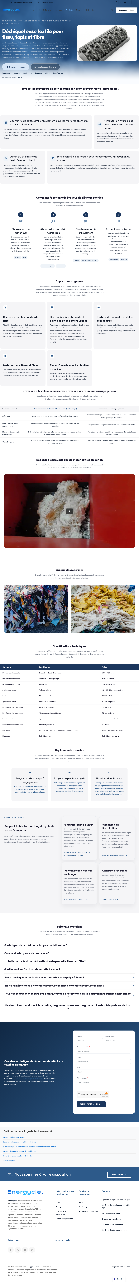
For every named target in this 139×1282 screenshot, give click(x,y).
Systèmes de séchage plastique (114, 1230)
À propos (59, 1207)
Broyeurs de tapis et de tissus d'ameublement (19, 1151)
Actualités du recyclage (88, 1211)
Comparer (38, 73)
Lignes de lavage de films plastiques (116, 1199)
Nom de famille (109, 1036)
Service (79, 10)
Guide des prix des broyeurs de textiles (28, 1079)
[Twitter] (120, 2)
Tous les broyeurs (9, 1160)
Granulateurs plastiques (111, 1219)
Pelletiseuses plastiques (111, 1213)
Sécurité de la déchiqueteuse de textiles (17, 1156)
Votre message (82, 1078)
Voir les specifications (47, 67)
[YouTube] (125, 2)
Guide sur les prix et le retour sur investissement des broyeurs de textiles (29, 1146)
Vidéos (47, 73)
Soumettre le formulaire (91, 1104)
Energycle (13, 1200)
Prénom (79, 1036)
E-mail (79, 1057)
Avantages (6, 73)
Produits (69, 10)
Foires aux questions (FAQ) (12, 78)
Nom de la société (83, 1047)
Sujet (78, 1067)
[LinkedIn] (129, 2)
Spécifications (58, 73)
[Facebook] (116, 2)
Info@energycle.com (49, 2)
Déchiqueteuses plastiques (112, 1224)
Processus (16, 73)
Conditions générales (64, 1218)
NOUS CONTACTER (119, 1174)
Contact (59, 1202)
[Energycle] (11, 9)
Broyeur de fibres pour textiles (14, 1137)
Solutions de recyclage (52, 10)
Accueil (36, 10)
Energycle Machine (34, 1267)
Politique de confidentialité (120, 1267)
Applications (27, 73)
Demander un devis (126, 10)
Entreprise (90, 10)
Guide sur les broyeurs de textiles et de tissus (19, 1142)
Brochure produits (86, 1207)
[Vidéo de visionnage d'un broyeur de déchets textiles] (69, 511)
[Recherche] (112, 10)
